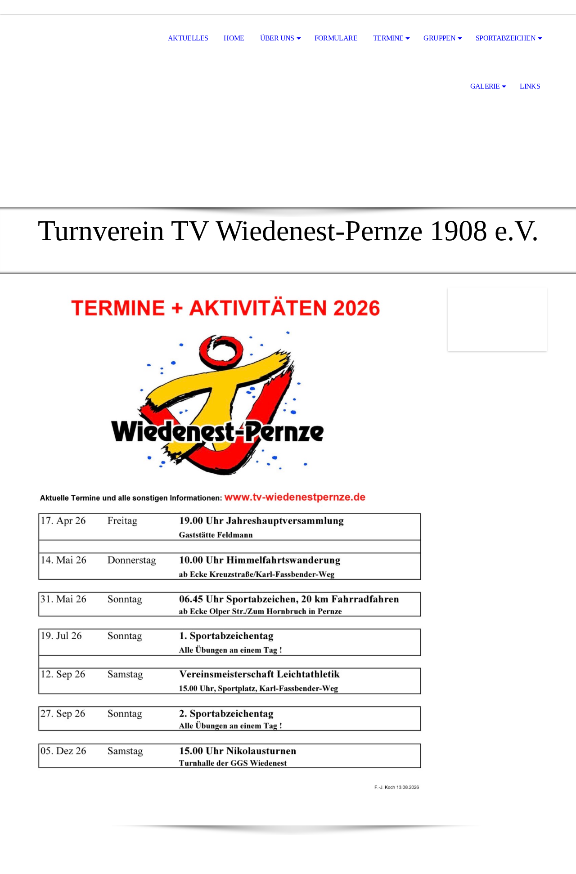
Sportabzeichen (506, 38)
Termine (388, 38)
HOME (234, 38)
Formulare (336, 38)
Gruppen (439, 38)
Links (530, 86)
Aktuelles (188, 38)
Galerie (485, 86)
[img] (74, 38)
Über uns (277, 38)
